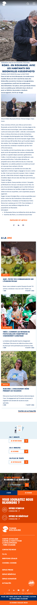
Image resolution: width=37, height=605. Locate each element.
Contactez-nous (9, 550)
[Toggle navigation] (34, 3)
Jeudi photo (4, 62)
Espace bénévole (9, 574)
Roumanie (26, 62)
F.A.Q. (4, 554)
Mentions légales (9, 558)
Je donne (28, 493)
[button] (18, 485)
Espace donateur (9, 579)
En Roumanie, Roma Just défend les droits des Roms (19, 212)
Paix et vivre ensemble (16, 62)
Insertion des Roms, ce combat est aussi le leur (18, 214)
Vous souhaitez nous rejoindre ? (17, 501)
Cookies (13, 563)
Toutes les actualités (27, 411)
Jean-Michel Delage (26, 136)
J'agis (8, 493)
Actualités (6, 583)
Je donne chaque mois (19, 603)
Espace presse (7, 570)
